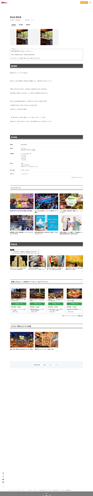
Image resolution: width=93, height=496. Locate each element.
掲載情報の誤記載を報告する (77, 177)
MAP (33, 149)
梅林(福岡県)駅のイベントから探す (59, 490)
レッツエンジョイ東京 (11, 490)
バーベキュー (68, 315)
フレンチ (57, 364)
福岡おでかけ (30, 490)
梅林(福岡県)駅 (37, 364)
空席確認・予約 (18, 303)
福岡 (45, 364)
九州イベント (24, 490)
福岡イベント (36, 490)
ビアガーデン (75, 315)
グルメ (50, 364)
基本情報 (14, 137)
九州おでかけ (18, 490)
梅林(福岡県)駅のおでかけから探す (45, 490)
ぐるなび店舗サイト (25, 173)
